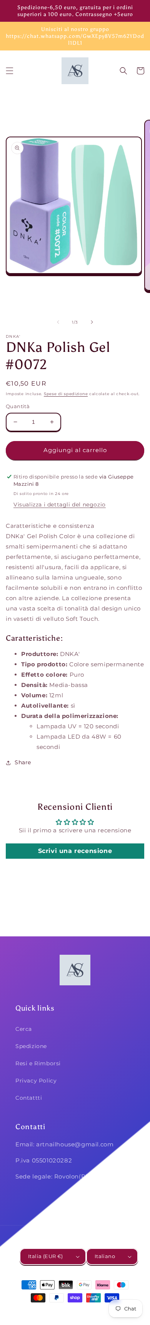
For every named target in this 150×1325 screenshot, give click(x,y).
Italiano (105, 1256)
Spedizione (31, 1046)
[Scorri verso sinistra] (58, 322)
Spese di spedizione (66, 393)
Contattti (28, 1097)
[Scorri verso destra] (91, 322)
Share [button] (23, 762)
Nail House (63, 1312)
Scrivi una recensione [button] (75, 851)
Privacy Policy (36, 1080)
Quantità (18, 406)
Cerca (23, 1028)
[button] (9, 70)
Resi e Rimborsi (38, 1063)
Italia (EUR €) (45, 1256)
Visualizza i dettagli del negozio (59, 504)
